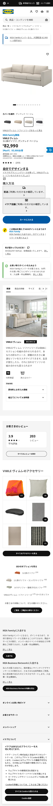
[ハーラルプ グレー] (7, 122)
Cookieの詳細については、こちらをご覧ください (27, 784)
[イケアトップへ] (8, 11)
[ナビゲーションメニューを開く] (47, 11)
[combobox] (23, 20)
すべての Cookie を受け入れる (26, 791)
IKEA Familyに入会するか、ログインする (26, 234)
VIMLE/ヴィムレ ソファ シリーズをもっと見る (22, 130)
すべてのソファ (42, 594)
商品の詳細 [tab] (19, 288)
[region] (26, 75)
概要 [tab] (8, 288)
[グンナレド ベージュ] (28, 122)
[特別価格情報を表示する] (49, 150)
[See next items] (43, 288)
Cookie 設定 (26, 798)
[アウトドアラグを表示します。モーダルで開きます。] (15, 536)
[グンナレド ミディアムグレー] (39, 122)
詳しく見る (38, 274)
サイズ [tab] (31, 288)
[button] (12, 375)
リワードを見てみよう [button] (18, 237)
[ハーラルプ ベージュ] (18, 122)
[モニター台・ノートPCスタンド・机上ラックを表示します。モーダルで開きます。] (15, 512)
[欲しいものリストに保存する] (47, 54)
